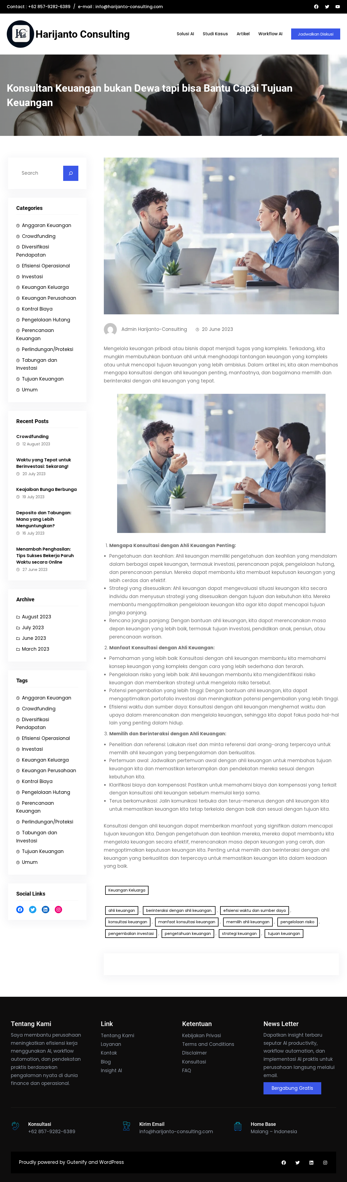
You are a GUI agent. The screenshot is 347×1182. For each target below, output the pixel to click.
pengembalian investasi (131, 933)
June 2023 (34, 638)
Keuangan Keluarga (45, 287)
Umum (30, 389)
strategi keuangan (239, 933)
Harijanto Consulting (83, 34)
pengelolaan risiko (297, 922)
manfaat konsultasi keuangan (186, 922)
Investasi (32, 276)
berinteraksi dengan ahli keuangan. (179, 910)
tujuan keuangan (284, 933)
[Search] (70, 173)
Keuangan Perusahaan (49, 298)
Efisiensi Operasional (46, 266)
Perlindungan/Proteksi (47, 349)
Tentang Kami (117, 1035)
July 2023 (33, 627)
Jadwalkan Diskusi (315, 34)
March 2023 (35, 649)
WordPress (111, 1162)
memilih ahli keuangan (247, 922)
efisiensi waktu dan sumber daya (254, 910)
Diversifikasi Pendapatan (32, 251)
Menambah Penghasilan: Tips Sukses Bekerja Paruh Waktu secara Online (45, 555)
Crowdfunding (39, 236)
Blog (106, 1062)
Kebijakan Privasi (201, 1035)
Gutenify (77, 1162)
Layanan (111, 1044)
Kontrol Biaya (37, 309)
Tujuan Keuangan (43, 379)
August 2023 (36, 617)
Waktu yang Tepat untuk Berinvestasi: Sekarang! (43, 463)
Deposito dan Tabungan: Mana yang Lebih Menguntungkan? (43, 519)
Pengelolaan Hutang (46, 320)
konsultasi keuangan (127, 922)
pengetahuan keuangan (188, 933)
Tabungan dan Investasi (36, 364)
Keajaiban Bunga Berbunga (46, 489)
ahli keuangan (121, 910)
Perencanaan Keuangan (35, 334)
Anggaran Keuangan (46, 225)
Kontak (109, 1053)
